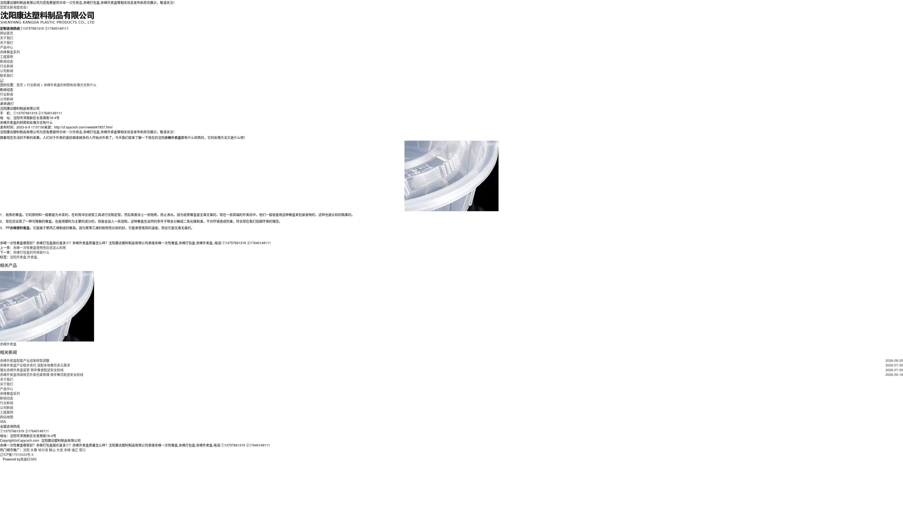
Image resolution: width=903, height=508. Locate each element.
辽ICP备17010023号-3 (16, 454)
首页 (19, 84)
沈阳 (26, 449)
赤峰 (67, 449)
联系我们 (6, 75)
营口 (82, 449)
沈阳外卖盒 (18, 256)
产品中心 (6, 47)
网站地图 (6, 416)
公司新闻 (6, 70)
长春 (34, 449)
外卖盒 (32, 256)
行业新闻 (6, 66)
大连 (59, 449)
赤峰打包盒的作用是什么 (31, 252)
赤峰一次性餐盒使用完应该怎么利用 (39, 247)
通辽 (74, 449)
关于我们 (6, 37)
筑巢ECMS (28, 459)
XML (3, 421)
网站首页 (6, 33)
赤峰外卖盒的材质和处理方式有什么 (70, 84)
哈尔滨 (43, 449)
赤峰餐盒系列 (10, 51)
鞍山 (52, 449)
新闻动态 (6, 61)
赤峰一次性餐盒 (70, 2)
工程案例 (6, 56)
